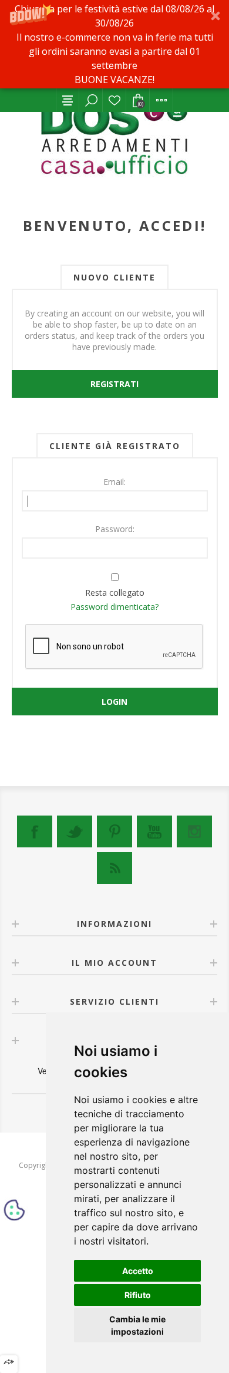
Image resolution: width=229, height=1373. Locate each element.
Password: (114, 528)
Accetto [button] (137, 1271)
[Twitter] (74, 831)
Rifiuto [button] (137, 1295)
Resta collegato (114, 592)
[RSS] (114, 868)
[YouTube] (154, 831)
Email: (114, 481)
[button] (114, 44)
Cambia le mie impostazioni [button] (137, 1325)
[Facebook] (34, 831)
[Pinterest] (114, 831)
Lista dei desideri (114, 100)
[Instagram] (194, 831)
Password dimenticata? (114, 606)
